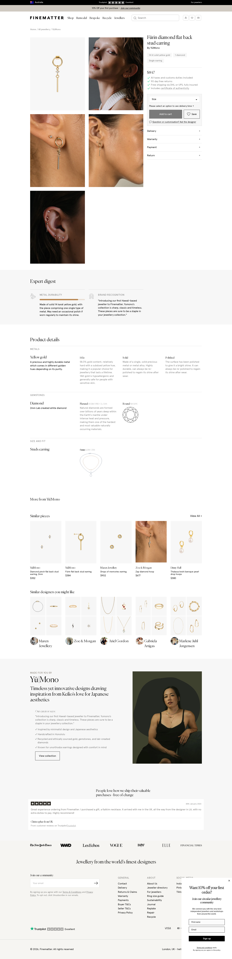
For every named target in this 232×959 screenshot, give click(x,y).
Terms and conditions (204, 947)
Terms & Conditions (71, 892)
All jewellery (44, 29)
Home (33, 29)
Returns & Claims (127, 892)
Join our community (130, 8)
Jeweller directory (157, 887)
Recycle (107, 18)
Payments (123, 900)
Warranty (123, 896)
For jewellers (196, 2)
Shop (70, 18)
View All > (196, 516)
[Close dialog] (229, 880)
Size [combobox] (154, 99)
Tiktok (179, 892)
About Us (152, 883)
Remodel (81, 18)
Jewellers (119, 18)
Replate (151, 908)
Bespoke (94, 18)
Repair (150, 912)
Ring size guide (155, 896)
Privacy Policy (125, 912)
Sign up (207, 938)
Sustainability (154, 900)
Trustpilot (71, 826)
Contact (122, 883)
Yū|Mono (56, 29)
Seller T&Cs (124, 908)
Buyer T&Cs (124, 904)
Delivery (122, 887)
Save (194, 114)
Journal (151, 904)
